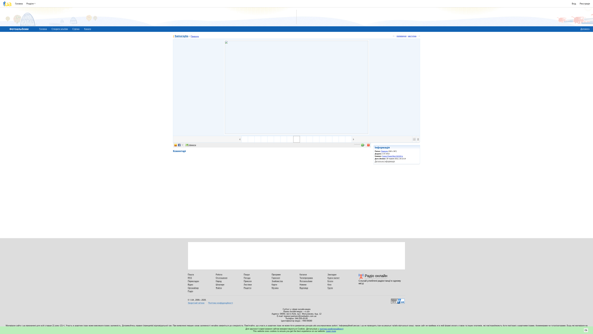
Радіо (190, 291)
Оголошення (221, 278)
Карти (274, 284)
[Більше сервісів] (182, 145)
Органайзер (193, 288)
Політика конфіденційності (220, 303)
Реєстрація (585, 3)
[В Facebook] (179, 145)
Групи (330, 288)
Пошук (247, 274)
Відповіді (304, 288)
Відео (190, 284)
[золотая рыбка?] (309, 139)
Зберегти (192, 145)
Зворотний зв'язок (196, 303)
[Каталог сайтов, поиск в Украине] (398, 300)
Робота (219, 274)
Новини (303, 284)
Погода (247, 278)
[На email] (175, 145)
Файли (219, 288)
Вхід (574, 3)
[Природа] (296, 87)
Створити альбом (60, 29)
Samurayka (181, 36)
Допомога (584, 29)
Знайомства (277, 281)
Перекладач (193, 281)
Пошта (191, 274)
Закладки (332, 274)
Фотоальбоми (306, 281)
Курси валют (334, 278)
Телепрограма (306, 278)
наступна (412, 36)
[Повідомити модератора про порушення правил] (368, 145)
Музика (275, 288)
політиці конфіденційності (331, 329)
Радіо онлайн (376, 276)
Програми (276, 274)
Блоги (330, 281)
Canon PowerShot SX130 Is (392, 156)
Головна (19, 3)
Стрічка (75, 29)
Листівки (248, 284)
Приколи (248, 281)
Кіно (329, 284)
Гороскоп (276, 278)
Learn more (331, 331)
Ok (586, 330)
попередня (401, 36)
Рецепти (247, 288)
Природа (195, 36)
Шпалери (220, 284)
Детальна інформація (385, 161)
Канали (87, 29)
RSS (190, 278)
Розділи (30, 3)
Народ (219, 281)
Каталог (303, 274)
